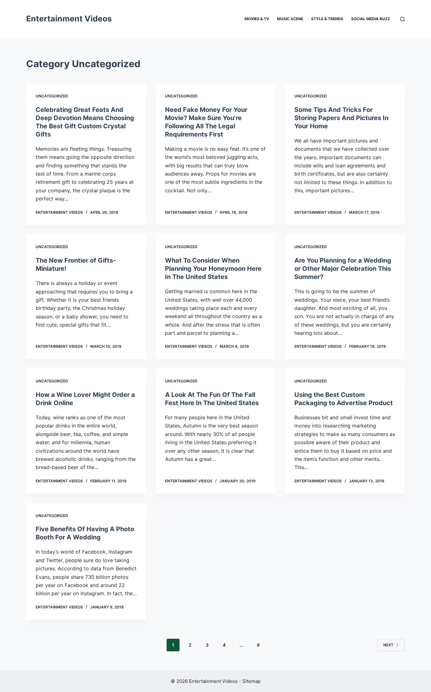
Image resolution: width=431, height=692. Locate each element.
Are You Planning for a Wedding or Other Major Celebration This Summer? (342, 269)
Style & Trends (327, 18)
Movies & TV (257, 18)
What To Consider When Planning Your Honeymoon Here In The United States (213, 269)
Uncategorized (52, 96)
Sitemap (251, 681)
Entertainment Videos (69, 18)
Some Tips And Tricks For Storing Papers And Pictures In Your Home (341, 118)
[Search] (402, 19)
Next (388, 645)
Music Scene (290, 18)
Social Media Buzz (370, 18)
